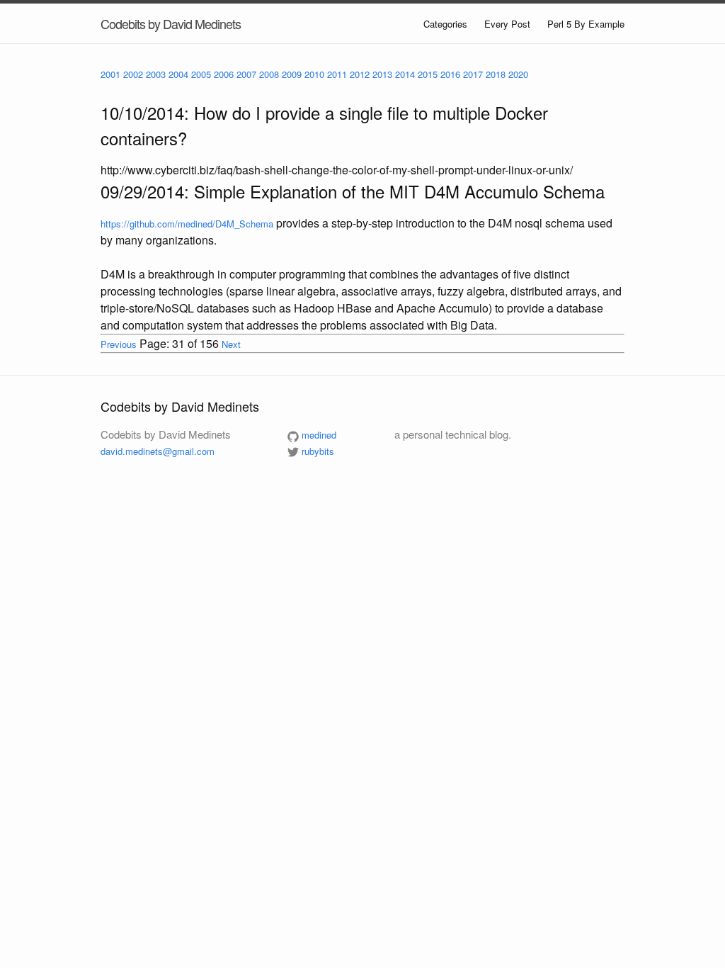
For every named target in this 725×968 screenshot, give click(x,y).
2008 (269, 74)
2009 (292, 74)
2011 (337, 74)
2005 (201, 74)
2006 (224, 74)
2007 (246, 74)
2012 (360, 74)
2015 (428, 74)
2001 (110, 74)
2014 (405, 74)
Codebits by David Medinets (171, 23)
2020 (518, 74)
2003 (156, 74)
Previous (119, 344)
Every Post (507, 23)
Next (231, 344)
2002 (133, 74)
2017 (473, 74)
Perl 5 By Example (585, 23)
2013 (382, 74)
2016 (450, 74)
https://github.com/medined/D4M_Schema (187, 223)
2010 (314, 74)
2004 (178, 74)
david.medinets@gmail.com (158, 451)
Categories (445, 23)
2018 (496, 74)
